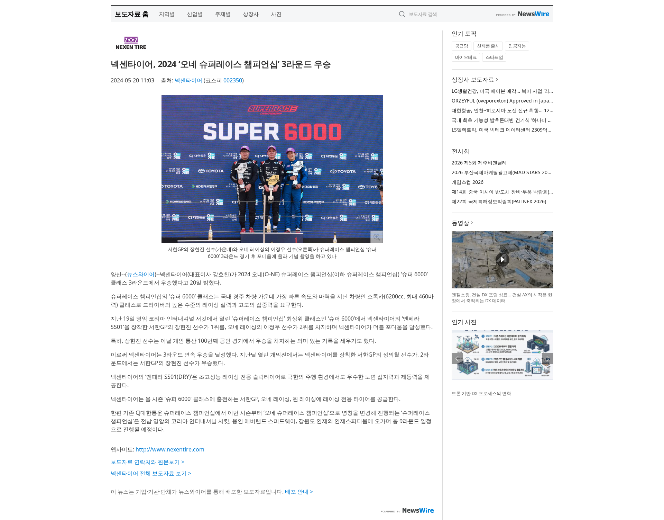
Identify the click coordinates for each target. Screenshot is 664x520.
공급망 (461, 46)
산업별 (195, 13)
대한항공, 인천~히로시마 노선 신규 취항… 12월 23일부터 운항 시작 (525, 110)
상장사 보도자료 (473, 79)
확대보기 (376, 237)
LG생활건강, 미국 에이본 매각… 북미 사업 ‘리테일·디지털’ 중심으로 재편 (529, 91)
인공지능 (517, 46)
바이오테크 (466, 57)
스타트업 (494, 57)
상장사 (251, 13)
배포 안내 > (299, 491)
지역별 (167, 13)
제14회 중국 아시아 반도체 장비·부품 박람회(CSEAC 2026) (515, 191)
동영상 (460, 223)
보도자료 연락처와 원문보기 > (147, 462)
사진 (276, 13)
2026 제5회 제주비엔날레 (479, 162)
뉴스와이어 (141, 274)
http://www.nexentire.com (170, 449)
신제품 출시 (488, 46)
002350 (232, 80)
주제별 (223, 13)
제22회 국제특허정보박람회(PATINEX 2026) (499, 201)
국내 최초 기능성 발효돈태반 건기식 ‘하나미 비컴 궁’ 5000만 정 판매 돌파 (531, 120)
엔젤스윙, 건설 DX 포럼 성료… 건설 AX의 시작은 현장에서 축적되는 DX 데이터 (502, 298)
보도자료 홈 (131, 13)
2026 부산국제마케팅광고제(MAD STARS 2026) (503, 172)
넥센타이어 (188, 80)
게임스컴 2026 (467, 182)
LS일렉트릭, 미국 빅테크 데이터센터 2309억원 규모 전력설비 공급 (523, 129)
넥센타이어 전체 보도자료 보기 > (151, 473)
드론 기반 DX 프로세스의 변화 (481, 393)
